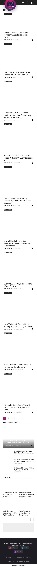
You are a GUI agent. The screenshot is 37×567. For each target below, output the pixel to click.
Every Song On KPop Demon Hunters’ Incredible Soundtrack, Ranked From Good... (17, 115)
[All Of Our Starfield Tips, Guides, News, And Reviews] (18, 437)
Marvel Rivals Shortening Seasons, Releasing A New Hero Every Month (18, 243)
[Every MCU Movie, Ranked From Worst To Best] (18, 266)
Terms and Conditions (23, 561)
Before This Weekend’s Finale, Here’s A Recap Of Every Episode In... (18, 157)
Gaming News (7, 14)
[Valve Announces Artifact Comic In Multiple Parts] (26, 504)
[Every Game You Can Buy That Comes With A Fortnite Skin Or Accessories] (18, 56)
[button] (28, 2)
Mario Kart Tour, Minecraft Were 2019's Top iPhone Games (10, 513)
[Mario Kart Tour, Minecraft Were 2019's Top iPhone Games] (10, 504)
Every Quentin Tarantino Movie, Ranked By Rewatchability (17, 366)
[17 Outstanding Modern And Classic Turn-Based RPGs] (10, 486)
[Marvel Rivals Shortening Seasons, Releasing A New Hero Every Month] (18, 223)
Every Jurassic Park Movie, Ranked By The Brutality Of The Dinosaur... (17, 200)
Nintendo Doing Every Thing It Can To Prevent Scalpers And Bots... (17, 407)
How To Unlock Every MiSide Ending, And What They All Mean (18, 325)
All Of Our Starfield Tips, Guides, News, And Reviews (17, 441)
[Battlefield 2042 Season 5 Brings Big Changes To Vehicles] (8, 470)
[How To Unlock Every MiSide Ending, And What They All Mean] (18, 306)
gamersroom (8, 40)
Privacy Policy (11, 561)
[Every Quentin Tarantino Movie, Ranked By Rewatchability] (18, 347)
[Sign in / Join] (32, 3)
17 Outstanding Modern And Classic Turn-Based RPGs (10, 494)
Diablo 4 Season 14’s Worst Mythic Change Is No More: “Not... (16, 34)
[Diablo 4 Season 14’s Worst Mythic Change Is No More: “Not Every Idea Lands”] (18, 21)
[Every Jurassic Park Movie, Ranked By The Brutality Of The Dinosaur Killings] (18, 180)
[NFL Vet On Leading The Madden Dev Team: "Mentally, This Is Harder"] (8, 462)
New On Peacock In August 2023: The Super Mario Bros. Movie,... (26, 494)
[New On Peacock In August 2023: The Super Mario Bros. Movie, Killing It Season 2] (26, 486)
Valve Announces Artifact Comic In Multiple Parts (24, 513)
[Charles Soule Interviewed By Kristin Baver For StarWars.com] (8, 453)
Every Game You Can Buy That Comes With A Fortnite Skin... (17, 73)
